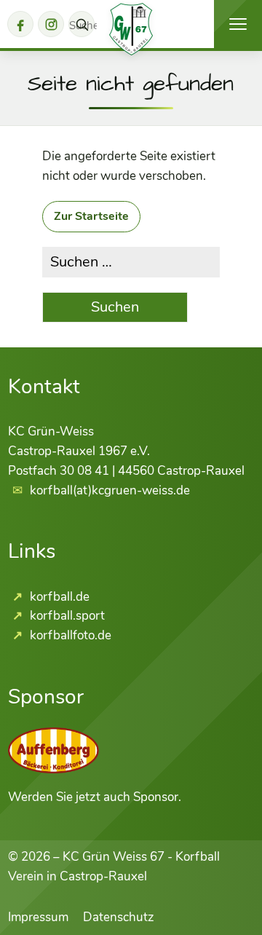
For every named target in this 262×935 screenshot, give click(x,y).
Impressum (38, 917)
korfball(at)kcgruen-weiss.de (110, 490)
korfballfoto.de (69, 635)
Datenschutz (118, 917)
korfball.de (58, 596)
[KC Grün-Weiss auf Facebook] (20, 24)
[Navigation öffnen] (238, 24)
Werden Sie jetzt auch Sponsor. (94, 797)
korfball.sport (66, 615)
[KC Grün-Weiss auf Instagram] (51, 24)
